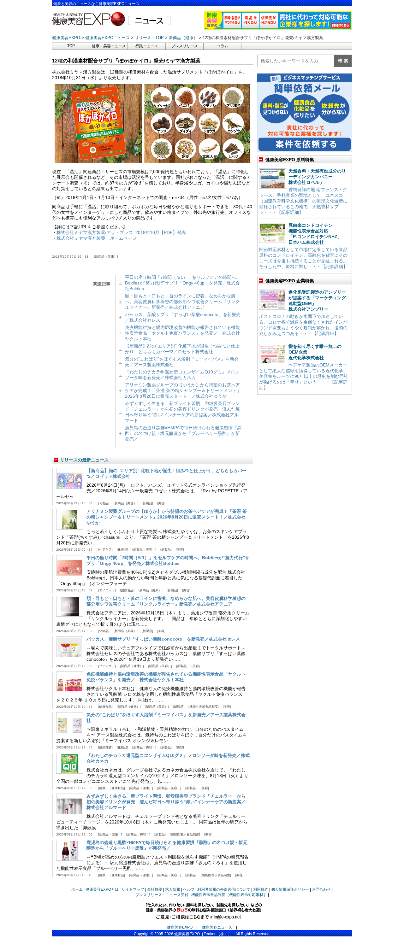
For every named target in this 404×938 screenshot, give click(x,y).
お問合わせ (321, 889)
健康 (102, 788)
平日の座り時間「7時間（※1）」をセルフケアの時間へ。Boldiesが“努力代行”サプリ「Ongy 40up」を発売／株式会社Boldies (183, 283)
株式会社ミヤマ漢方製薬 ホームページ (96, 238)
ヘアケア (105, 549)
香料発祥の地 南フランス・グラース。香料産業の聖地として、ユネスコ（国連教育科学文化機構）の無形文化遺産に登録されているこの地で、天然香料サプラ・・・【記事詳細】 (303, 201)
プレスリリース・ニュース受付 (161, 895)
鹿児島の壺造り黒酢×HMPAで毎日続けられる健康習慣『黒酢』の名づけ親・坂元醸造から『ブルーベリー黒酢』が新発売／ (183, 433)
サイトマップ (133, 889)
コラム (222, 46)
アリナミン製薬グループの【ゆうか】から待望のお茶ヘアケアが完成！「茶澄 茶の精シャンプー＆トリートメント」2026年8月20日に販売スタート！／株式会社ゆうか (183, 390)
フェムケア (107, 666)
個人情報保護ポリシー (290, 889)
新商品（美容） (126, 503)
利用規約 (260, 889)
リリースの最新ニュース (84, 459)
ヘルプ (188, 889)
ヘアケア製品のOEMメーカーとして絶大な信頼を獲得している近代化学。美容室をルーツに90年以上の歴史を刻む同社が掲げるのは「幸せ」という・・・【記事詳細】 (303, 376)
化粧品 (104, 503)
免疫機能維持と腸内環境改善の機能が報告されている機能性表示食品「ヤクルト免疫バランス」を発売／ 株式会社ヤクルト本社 (182, 333)
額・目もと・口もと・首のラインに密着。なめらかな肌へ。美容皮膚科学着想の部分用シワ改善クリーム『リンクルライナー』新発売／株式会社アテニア (182, 301)
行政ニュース (146, 46)
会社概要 (154, 889)
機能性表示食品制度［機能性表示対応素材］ (229, 895)
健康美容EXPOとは (102, 889)
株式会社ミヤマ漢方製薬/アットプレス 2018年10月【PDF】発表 (121, 232)
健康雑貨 (105, 747)
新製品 (147, 503)
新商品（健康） (106, 256)
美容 (161, 503)
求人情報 (172, 889)
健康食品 (127, 590)
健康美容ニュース (217, 927)
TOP (71, 46)
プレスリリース (184, 46)
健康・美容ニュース (109, 46)
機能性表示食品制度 (203, 706)
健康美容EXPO (180, 927)
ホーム (77, 889)
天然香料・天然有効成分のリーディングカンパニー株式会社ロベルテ (317, 176)
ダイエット (107, 590)
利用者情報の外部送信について (223, 889)
